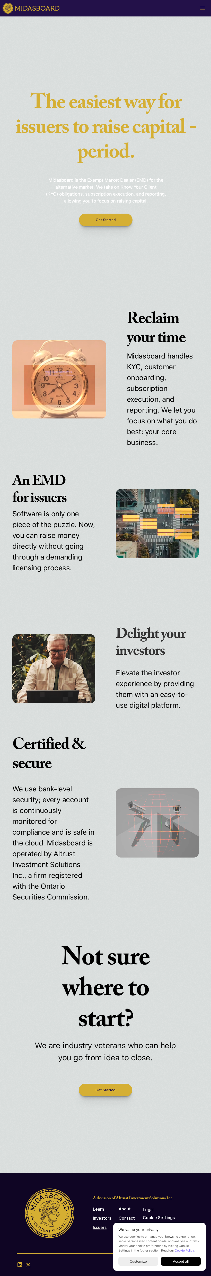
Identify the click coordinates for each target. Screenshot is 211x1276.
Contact (127, 1218)
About (125, 1208)
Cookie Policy (184, 1250)
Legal (148, 1209)
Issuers (100, 1227)
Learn (98, 1209)
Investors (102, 1218)
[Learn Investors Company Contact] (105, 8)
